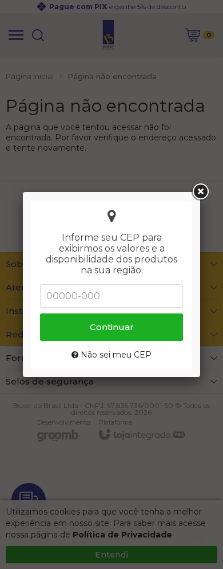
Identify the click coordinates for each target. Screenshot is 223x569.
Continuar (112, 326)
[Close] (200, 192)
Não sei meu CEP (115, 355)
